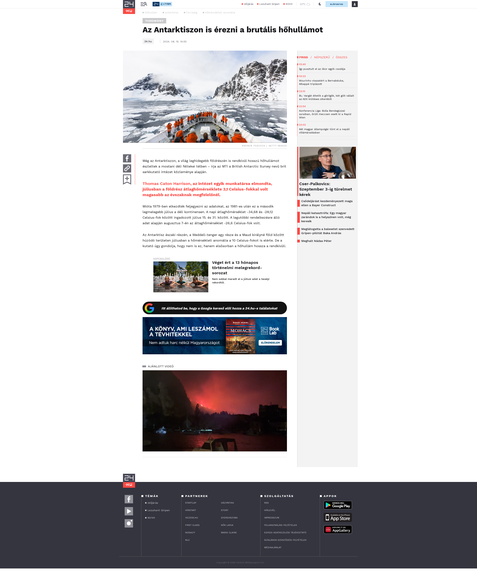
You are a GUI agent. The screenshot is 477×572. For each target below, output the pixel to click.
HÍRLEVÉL (269, 510)
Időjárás (248, 4)
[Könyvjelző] (127, 179)
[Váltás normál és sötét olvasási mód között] (320, 4)
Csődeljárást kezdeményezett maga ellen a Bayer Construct (327, 203)
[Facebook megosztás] (127, 158)
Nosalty (190, 532)
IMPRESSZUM (271, 517)
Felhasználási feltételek (280, 525)
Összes (341, 57)
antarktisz (171, 12)
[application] (215, 410)
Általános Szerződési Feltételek (285, 540)
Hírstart (190, 510)
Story (224, 510)
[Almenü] (144, 4)
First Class (192, 525)
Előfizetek (336, 4)
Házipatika (227, 502)
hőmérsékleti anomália (220, 12)
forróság (191, 12)
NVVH (289, 4)
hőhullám (151, 12)
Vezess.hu (191, 517)
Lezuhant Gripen (269, 4)
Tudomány (154, 21)
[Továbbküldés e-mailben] (127, 168)
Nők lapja (227, 525)
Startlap (190, 502)
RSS (266, 502)
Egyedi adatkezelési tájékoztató (285, 532)
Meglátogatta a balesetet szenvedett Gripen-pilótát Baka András (327, 231)
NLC (187, 540)
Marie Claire (229, 532)
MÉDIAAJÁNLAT (272, 547)
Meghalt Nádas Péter (316, 241)
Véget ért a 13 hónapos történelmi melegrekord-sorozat (237, 267)
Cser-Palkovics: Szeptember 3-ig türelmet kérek (325, 189)
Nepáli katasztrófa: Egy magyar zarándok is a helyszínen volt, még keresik (326, 217)
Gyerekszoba (229, 517)
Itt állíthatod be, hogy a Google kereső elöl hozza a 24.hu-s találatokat (219, 308)
